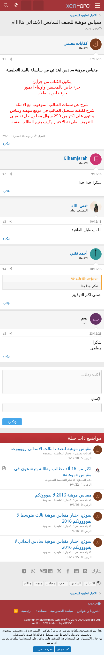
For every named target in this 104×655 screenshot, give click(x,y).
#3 (4, 221)
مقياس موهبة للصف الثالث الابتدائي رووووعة (51, 448)
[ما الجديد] (16, 5)
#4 (4, 269)
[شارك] (11, 59)
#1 (4, 59)
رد (4, 143)
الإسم (97, 398)
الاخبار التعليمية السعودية (57, 453)
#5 (4, 333)
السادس (76, 583)
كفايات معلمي (76, 43)
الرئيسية (26, 611)
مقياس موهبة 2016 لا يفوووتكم (63, 495)
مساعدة (41, 611)
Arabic (92, 604)
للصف (63, 583)
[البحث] (6, 5)
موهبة (38, 583)
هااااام (27, 583)
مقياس (50, 583)
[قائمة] (97, 5)
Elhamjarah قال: (87, 278)
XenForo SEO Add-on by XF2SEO (52, 623)
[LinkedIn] (50, 571)
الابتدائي (90, 583)
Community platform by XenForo (62, 619)
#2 (4, 174)
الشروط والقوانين (89, 611)
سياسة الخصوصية (62, 611)
